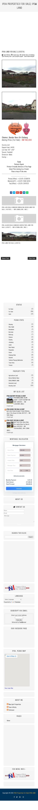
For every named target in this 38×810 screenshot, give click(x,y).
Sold (10, 314)
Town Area (11, 363)
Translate (17, 602)
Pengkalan (11, 350)
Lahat (10, 345)
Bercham (11, 332)
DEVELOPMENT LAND (14, 381)
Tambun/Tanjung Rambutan (16, 360)
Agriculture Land (13, 375)
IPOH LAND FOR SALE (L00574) (11, 243)
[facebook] (14, 797)
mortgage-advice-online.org (19, 493)
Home (8, 720)
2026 (26, 470)
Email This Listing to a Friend (18, 169)
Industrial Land (12, 383)
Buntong (11, 335)
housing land (12, 386)
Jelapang (11, 342)
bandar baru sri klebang (28, 55)
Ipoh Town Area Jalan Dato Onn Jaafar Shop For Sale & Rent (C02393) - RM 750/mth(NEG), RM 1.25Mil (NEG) (18, 426)
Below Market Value (14, 378)
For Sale (11, 312)
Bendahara (11, 329)
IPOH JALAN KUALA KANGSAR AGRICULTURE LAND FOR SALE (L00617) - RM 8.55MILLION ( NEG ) (17, 226)
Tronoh (10, 365)
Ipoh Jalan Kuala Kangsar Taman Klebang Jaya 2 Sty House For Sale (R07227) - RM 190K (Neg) (18, 413)
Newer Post (5, 258)
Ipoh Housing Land (6, 56)
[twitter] (17, 797)
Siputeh (11, 357)
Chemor (11, 337)
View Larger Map (9, 688)
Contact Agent (19, 164)
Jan (21, 470)
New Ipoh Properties (15, 704)
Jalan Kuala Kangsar (29, 56)
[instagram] (23, 797)
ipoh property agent (17, 56)
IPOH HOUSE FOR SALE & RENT (16, 409)
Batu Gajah (11, 327)
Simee (10, 352)
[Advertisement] (19, 30)
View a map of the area (19, 171)
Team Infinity (12, 707)
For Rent (11, 309)
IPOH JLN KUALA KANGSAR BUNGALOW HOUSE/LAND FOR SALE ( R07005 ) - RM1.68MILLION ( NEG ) (18, 208)
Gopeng (10, 340)
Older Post (32, 258)
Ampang (11, 324)
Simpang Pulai (12, 355)
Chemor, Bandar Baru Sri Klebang (15, 137)
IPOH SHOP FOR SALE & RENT (15, 420)
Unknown (11, 710)
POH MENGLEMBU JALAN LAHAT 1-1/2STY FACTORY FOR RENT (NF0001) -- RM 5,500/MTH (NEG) (22, 401)
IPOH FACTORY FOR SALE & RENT (16, 396)
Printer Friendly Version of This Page (19, 166)
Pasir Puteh (11, 347)
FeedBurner (22, 622)
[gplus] (20, 797)
